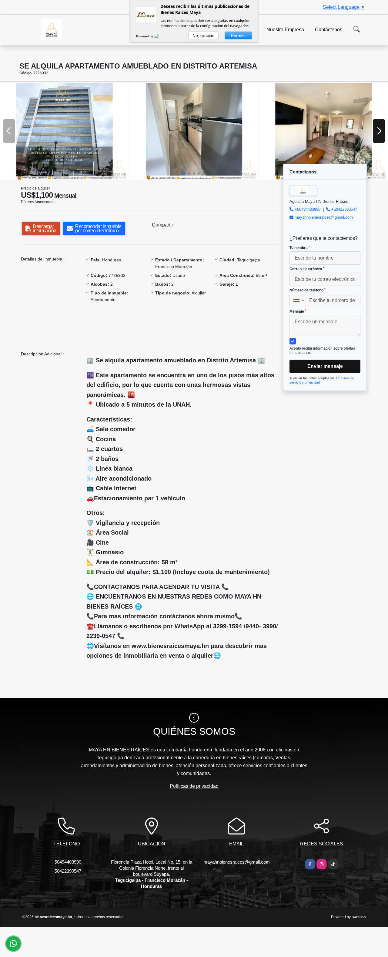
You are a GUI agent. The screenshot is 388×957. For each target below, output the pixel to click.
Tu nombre (299, 247)
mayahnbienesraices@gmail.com (324, 217)
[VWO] (160, 36)
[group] (64, 131)
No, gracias (203, 35)
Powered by (145, 36)
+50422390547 (344, 209)
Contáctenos (328, 29)
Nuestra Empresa (285, 29)
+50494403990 (307, 209)
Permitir (238, 35)
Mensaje (297, 311)
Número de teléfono (307, 290)
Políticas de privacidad (194, 786)
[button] (184, 173)
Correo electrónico (306, 269)
